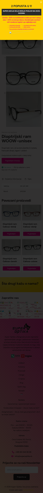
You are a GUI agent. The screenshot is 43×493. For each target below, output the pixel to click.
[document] (21, 246)
